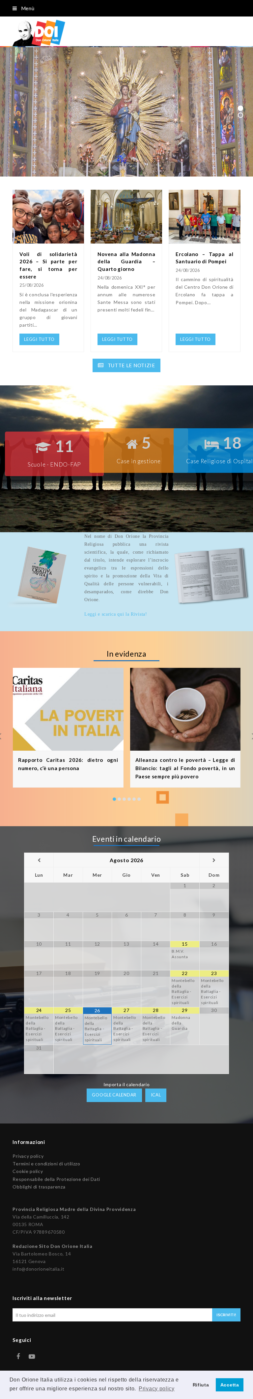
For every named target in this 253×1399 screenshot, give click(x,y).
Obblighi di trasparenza (39, 1186)
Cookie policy (28, 1171)
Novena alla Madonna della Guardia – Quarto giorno (126, 261)
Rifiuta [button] (201, 1384)
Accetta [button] (229, 1384)
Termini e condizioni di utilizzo (46, 1163)
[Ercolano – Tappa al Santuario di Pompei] (204, 240)
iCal (156, 1094)
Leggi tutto (43, 150)
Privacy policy (28, 1156)
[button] (114, 799)
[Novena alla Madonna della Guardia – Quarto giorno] (126, 240)
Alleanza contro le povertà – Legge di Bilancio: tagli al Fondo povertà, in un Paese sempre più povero (185, 768)
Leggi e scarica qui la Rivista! (115, 614)
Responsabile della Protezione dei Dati (56, 1179)
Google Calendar (114, 1094)
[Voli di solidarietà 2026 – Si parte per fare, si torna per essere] (48, 240)
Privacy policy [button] (157, 1388)
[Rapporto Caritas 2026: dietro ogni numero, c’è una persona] (68, 747)
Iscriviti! (226, 1314)
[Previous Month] (38, 860)
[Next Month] (214, 860)
